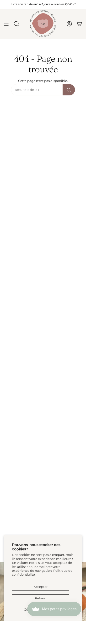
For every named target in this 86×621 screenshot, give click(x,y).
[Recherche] (69, 89)
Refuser (41, 598)
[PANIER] (79, 23)
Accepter (41, 587)
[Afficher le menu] (6, 23)
